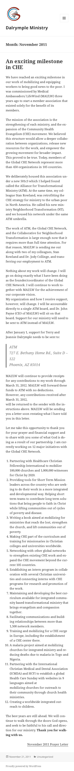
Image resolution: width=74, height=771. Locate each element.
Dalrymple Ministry (27, 28)
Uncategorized (45, 756)
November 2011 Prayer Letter (47, 744)
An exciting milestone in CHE (34, 64)
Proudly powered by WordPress (23, 766)
